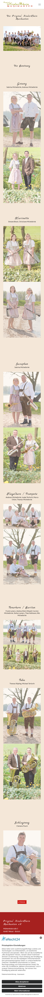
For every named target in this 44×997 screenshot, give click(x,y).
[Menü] (39, 4)
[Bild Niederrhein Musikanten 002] (22, 455)
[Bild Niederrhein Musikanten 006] (22, 175)
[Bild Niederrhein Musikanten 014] (22, 557)
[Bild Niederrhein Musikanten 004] (22, 657)
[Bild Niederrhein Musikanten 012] (22, 400)
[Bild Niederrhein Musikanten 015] (22, 516)
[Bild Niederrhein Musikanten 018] (22, 254)
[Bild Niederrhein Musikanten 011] (22, 632)
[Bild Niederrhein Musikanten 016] (22, 858)
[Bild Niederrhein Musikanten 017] (22, 119)
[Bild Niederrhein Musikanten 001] (22, 772)
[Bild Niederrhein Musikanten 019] (22, 310)
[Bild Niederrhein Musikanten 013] (22, 716)
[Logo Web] (18, 4)
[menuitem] (39, 4)
